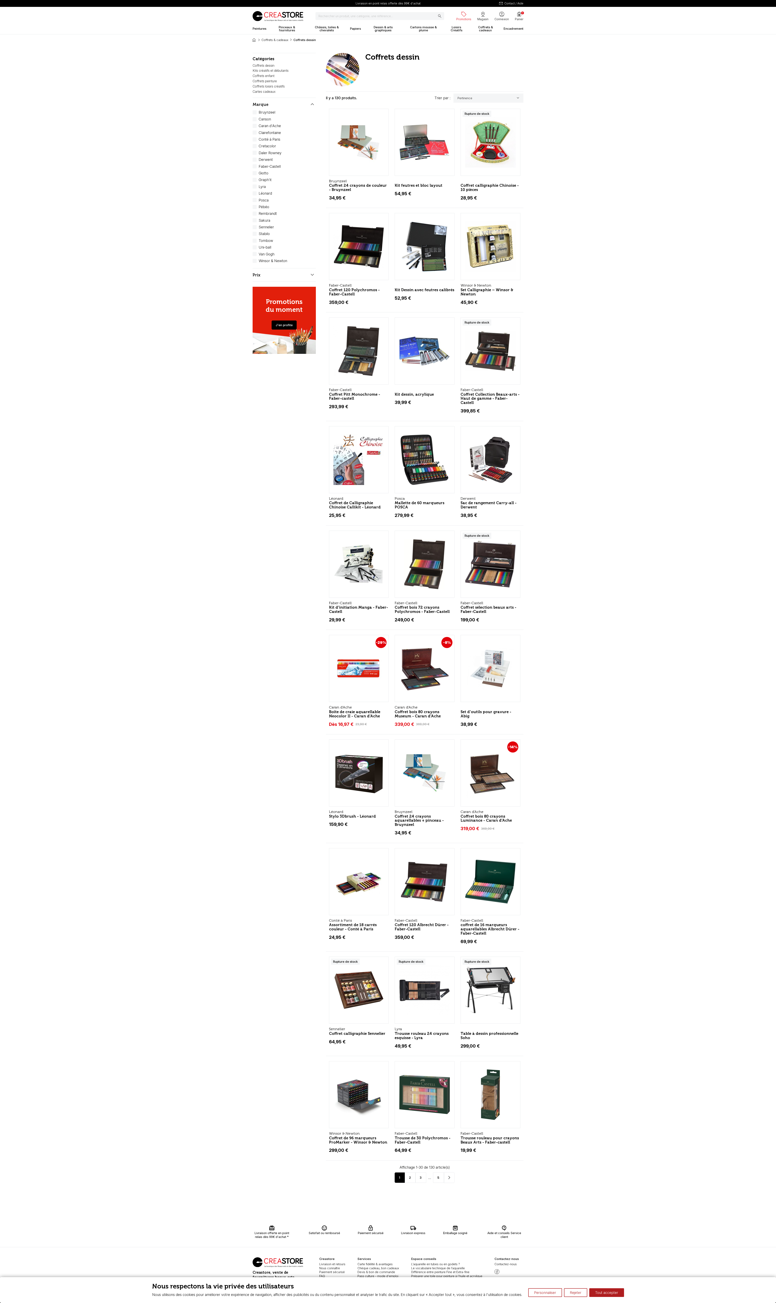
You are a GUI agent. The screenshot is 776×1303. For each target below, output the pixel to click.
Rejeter (575, 1292)
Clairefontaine (270, 133)
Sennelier (266, 227)
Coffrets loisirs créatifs (269, 86)
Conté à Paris (269, 139)
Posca (264, 200)
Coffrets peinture (265, 81)
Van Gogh (266, 254)
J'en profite (284, 325)
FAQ (322, 1276)
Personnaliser (545, 1292)
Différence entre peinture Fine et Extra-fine (440, 1272)
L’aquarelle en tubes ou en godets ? (435, 1264)
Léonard (265, 193)
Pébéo (264, 207)
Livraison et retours (332, 1264)
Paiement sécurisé (332, 1272)
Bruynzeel (267, 112)
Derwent (266, 159)
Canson (265, 119)
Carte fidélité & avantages (375, 1264)
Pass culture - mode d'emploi (377, 1276)
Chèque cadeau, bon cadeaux (378, 1268)
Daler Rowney (270, 153)
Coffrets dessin (263, 65)
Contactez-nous (505, 1264)
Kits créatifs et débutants (271, 71)
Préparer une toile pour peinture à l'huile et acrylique (446, 1276)
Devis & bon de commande (376, 1272)
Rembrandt (268, 213)
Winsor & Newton (273, 261)
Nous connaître (329, 1268)
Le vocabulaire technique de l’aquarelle (438, 1268)
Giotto (263, 173)
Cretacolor (267, 146)
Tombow (266, 240)
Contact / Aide (511, 3)
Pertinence (489, 98)
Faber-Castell (270, 166)
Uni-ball (265, 247)
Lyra (262, 186)
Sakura (264, 220)
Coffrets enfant (263, 76)
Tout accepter (606, 1292)
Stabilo (264, 234)
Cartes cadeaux (264, 92)
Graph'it (265, 180)
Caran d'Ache (270, 126)
